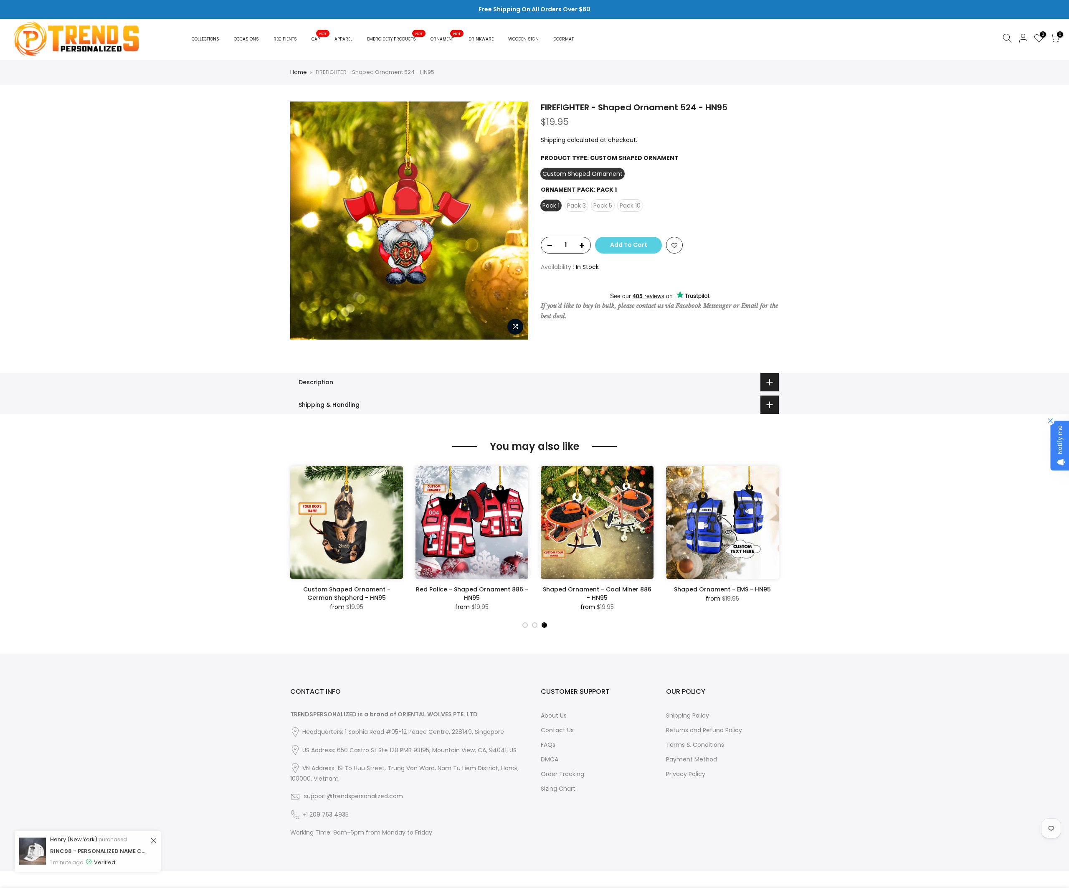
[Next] (770, 541)
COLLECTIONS (205, 39)
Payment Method (691, 759)
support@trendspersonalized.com (353, 796)
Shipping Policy (687, 715)
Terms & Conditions (695, 745)
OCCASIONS (246, 39)
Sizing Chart (558, 788)
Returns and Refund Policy (704, 730)
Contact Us (557, 730)
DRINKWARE (481, 39)
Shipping (553, 140)
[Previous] (298, 541)
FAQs (548, 745)
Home (298, 72)
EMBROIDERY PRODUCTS (395, 37)
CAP (319, 37)
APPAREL (343, 39)
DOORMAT (563, 39)
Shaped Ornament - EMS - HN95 (722, 589)
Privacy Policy (685, 774)
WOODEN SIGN (523, 39)
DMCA (549, 759)
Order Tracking (562, 774)
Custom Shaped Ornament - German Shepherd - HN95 (346, 593)
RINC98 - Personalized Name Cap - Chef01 (99, 844)
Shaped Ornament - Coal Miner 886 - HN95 (597, 593)
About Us (554, 715)
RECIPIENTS (285, 39)
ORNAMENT (446, 37)
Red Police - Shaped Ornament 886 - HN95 (472, 593)
